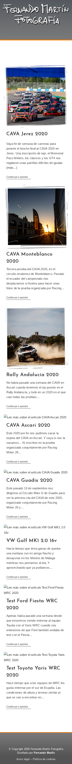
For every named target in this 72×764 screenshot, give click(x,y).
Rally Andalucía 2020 (32, 374)
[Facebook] (25, 739)
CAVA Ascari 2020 (28, 425)
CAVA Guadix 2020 (29, 480)
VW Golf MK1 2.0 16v (31, 540)
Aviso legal (23, 759)
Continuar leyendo (18, 177)
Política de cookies (44, 759)
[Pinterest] (36, 739)
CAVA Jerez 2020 (27, 133)
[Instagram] (47, 739)
